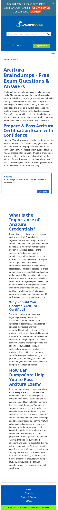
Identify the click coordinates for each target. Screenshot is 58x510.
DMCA (29, 501)
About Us (29, 493)
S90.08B (8, 177)
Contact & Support (29, 497)
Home (6, 59)
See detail (43, 192)
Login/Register (41, 46)
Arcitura (14, 59)
